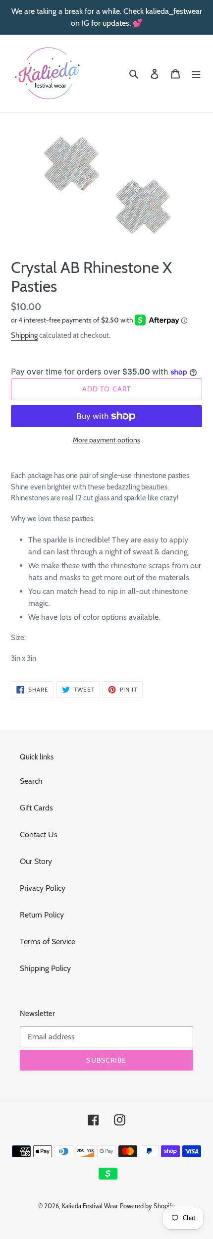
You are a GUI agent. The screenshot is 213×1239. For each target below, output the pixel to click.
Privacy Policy (42, 888)
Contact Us (38, 834)
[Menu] (196, 73)
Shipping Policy (45, 968)
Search (31, 781)
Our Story (36, 861)
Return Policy (42, 914)
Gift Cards (36, 807)
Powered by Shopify (147, 1206)
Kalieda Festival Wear (90, 1206)
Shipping (24, 335)
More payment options (106, 439)
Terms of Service (47, 941)
